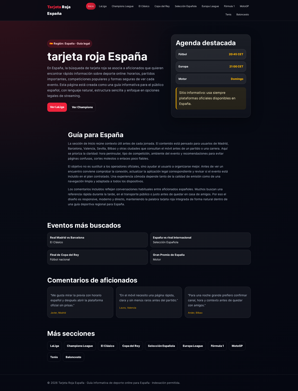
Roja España (59, 10)
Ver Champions (82, 107)
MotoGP (244, 6)
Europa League (210, 6)
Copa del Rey (162, 6)
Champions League (122, 6)
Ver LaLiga (57, 107)
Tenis (228, 14)
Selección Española (186, 6)
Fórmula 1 (229, 6)
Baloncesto (242, 14)
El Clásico (144, 6)
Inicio (91, 6)
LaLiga (103, 6)
